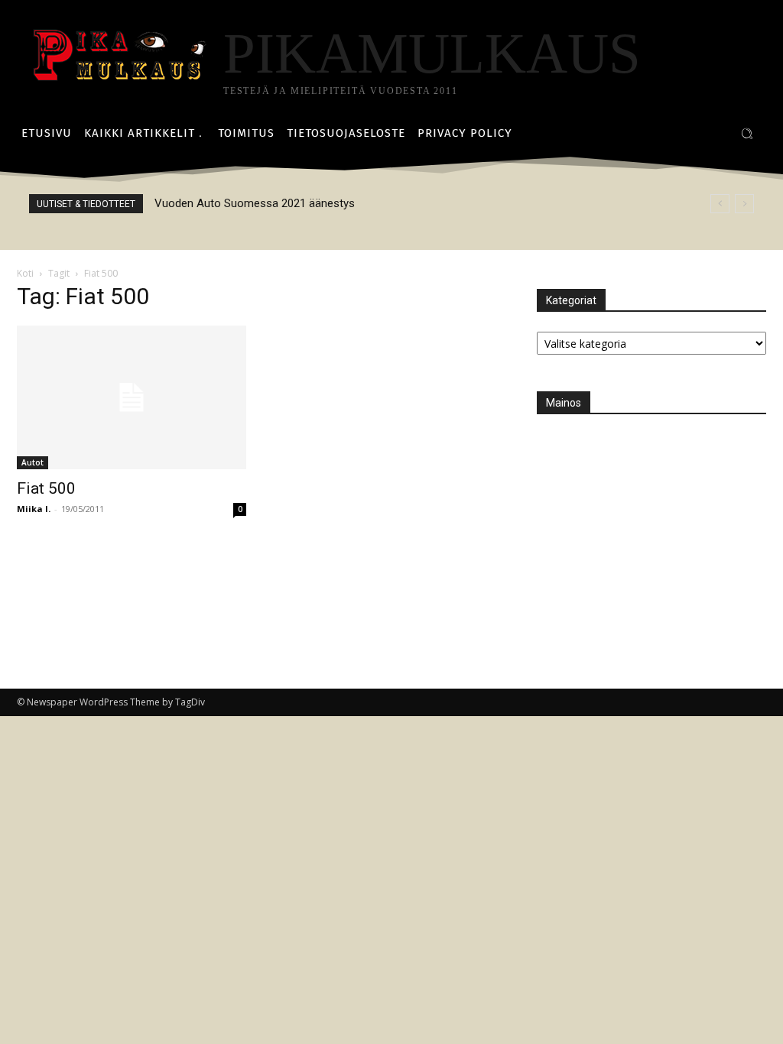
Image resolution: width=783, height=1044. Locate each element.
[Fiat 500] (131, 397)
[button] (747, 133)
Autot (32, 462)
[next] (744, 203)
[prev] (719, 203)
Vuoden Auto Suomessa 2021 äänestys (254, 203)
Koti (25, 273)
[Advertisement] (651, 529)
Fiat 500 (46, 488)
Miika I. (33, 508)
